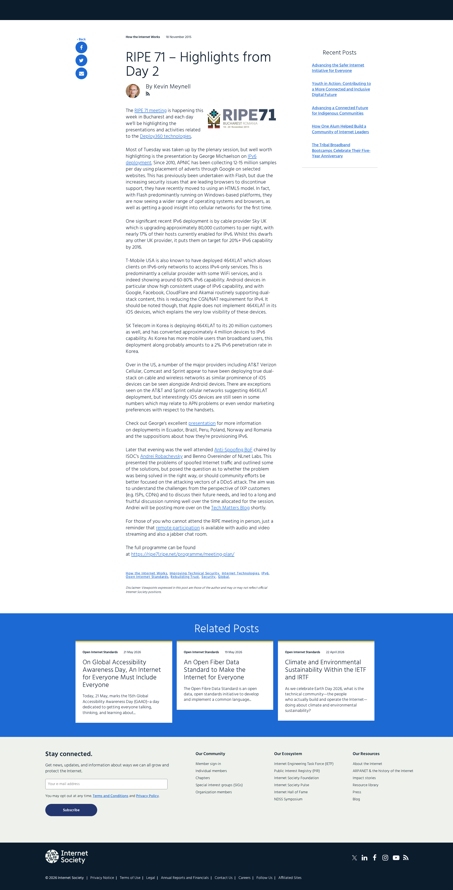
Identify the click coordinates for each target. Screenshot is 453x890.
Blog (356, 799)
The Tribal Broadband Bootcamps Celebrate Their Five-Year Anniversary (341, 150)
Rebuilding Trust (185, 577)
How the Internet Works (146, 573)
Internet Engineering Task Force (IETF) (304, 764)
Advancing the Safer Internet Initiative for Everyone (338, 68)
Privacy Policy (147, 796)
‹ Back (81, 40)
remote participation (178, 528)
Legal (150, 878)
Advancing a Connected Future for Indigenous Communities (340, 111)
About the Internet (367, 764)
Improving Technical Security (194, 573)
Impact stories (364, 778)
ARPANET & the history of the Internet (383, 771)
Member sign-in (208, 764)
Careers (245, 878)
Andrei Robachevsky (161, 456)
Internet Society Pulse (291, 785)
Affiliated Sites (290, 878)
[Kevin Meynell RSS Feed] (148, 93)
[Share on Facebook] (81, 47)
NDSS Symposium (288, 799)
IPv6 (265, 573)
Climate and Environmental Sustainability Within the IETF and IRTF (325, 670)
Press (357, 792)
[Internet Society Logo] (66, 857)
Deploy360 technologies (165, 136)
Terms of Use (130, 878)
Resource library (365, 785)
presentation (202, 423)
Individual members (211, 771)
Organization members (214, 792)
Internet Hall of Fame (291, 792)
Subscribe (71, 810)
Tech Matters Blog (230, 508)
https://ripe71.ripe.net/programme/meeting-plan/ (182, 554)
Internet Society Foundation (296, 778)
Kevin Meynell (172, 87)
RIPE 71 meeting (150, 111)
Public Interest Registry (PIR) (297, 771)
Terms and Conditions (110, 796)
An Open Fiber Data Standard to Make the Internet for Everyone (215, 670)
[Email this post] (81, 73)
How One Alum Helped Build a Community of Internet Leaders (340, 129)
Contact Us (224, 878)
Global (223, 577)
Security (208, 577)
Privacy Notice (102, 878)
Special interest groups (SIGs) (219, 785)
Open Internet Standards (147, 577)
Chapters (203, 778)
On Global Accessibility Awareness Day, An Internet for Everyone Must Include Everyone (122, 673)
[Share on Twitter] (81, 60)
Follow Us (264, 878)
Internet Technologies (240, 573)
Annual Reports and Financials (185, 878)
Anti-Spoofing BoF (233, 450)
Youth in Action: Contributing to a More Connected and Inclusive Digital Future (341, 89)
